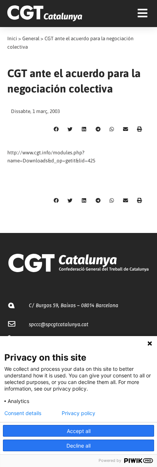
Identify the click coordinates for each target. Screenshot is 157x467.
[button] (56, 129)
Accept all (79, 431)
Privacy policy (78, 413)
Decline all (78, 445)
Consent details (22, 413)
